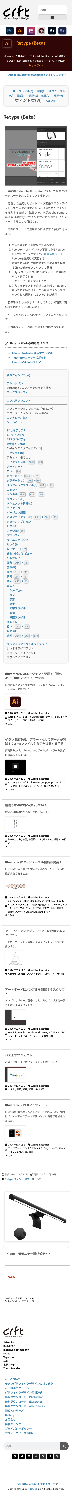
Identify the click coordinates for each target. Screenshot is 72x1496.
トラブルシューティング (30, 785)
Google (21, 973)
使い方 (46, 908)
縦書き (57, 839)
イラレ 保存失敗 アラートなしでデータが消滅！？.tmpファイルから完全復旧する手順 (35, 741)
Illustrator (38, 716)
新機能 (60, 908)
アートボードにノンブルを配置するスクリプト (35, 991)
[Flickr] (29, 1456)
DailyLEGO (9, 1346)
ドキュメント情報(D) (19, 503)
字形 (12, 599)
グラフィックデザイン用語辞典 (24, 1392)
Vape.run (8, 1357)
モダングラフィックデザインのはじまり (29, 1383)
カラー (13, 471)
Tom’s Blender (11, 1368)
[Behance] (43, 1456)
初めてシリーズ (14, 1410)
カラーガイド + (22, 476)
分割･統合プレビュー (19, 553)
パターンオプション (19, 522)
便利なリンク (13, 1424)
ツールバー (13, 422)
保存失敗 (48, 785)
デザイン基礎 (52, 716)
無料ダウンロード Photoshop (24, 1397)
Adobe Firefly (45, 900)
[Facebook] (15, 1456)
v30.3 (11, 904)
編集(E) (41, 91)
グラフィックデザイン (56, 904)
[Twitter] (22, 1456)
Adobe (11, 716)
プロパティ (13, 535)
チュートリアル (33, 908)
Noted (6, 1353)
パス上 (11, 1089)
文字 (12, 604)
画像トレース (15, 622)
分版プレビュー (16, 558)
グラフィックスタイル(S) (22, 485)
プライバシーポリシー (18, 1429)
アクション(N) (15, 453)
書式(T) (21, 95)
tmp (44, 782)
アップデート (14, 1148)
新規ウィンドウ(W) (18, 375)
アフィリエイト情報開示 (19, 1433)
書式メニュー (52, 254)
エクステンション (18, 400)
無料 (52, 1035)
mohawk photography (16, 1349)
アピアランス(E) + (24, 462)
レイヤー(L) (16, 549)
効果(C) (46, 95)
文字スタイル (18, 608)
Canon (15, 1301)
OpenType (16, 590)
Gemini (12, 973)
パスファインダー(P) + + (31, 517)
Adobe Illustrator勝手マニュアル (32, 353)
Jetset (33, 1488)
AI (9, 782)
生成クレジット (43, 911)
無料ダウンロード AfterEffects (25, 1406)
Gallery (9, 1415)
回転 (53, 908)
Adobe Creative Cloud (24, 900)
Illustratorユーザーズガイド (29, 357)
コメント (12, 490)
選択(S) (33, 95)
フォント (19, 1179)
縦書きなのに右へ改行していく (26, 805)
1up (5, 1360)
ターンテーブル (16, 908)
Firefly (60, 900)
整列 (24, 1089)
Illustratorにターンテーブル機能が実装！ (33, 862)
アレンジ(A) (14, 383)
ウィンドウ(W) (56, 60)
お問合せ (10, 1419)
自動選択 (12, 631)
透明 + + (22, 635)
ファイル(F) (26, 91)
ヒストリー (13, 526)
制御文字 (12, 839)
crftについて (12, 1379)
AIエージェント (24, 716)
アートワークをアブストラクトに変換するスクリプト (35, 933)
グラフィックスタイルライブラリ (27, 644)
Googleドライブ (20, 782)
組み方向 (47, 839)
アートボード (15, 466)
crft (19, 1484)
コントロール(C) (17, 417)
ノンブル (23, 1035)
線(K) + (17, 626)
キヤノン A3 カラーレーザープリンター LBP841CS (36, 1251)
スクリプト (49, 973)
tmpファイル (54, 782)
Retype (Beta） (16, 444)
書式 (10, 586)
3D (9, 900)
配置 (30, 1089)
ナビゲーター (15, 508)
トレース (52, 1148)
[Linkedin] (50, 1456)
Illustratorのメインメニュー (31, 60)
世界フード (9, 1364)
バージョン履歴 (16, 512)
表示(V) (58, 95)
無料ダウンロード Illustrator (23, 1401)
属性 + (17, 572)
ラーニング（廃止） (19, 540)
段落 (12, 613)
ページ (32, 1035)
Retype (9, 1179)
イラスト (20, 904)
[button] (52, 17)
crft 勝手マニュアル (24, 56)
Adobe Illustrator (40, 713)
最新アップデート (17, 911)
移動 (24, 1151)
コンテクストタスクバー (35, 1148)
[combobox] (52, 10)
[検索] (64, 1446)
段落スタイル (16, 617)
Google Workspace (37, 1032)
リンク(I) (12, 544)
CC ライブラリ (15, 435)
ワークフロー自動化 (26, 720)
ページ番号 (42, 1035)
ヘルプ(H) (51, 101)
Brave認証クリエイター (38, 1484)
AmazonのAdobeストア (26, 362)
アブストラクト (34, 973)
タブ (12, 595)
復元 (56, 785)
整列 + (17, 581)
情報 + (16, 576)
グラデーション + (23, 480)
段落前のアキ (35, 839)
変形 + (17, 562)
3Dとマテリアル (16, 430)
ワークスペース (16, 392)
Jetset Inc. (9, 1342)
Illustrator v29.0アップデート (26, 1105)
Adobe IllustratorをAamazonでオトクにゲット (37, 75)
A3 (9, 1301)
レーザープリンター (37, 1301)
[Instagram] (36, 1456)
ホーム (7, 56)
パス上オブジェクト (18, 1055)
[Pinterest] (57, 1456)
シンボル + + (25, 494)
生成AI (41, 720)
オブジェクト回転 (35, 904)
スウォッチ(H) (15, 499)
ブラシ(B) (15, 531)
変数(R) (11, 567)
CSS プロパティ (16, 439)
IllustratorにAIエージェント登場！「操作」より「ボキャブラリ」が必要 (35, 675)
